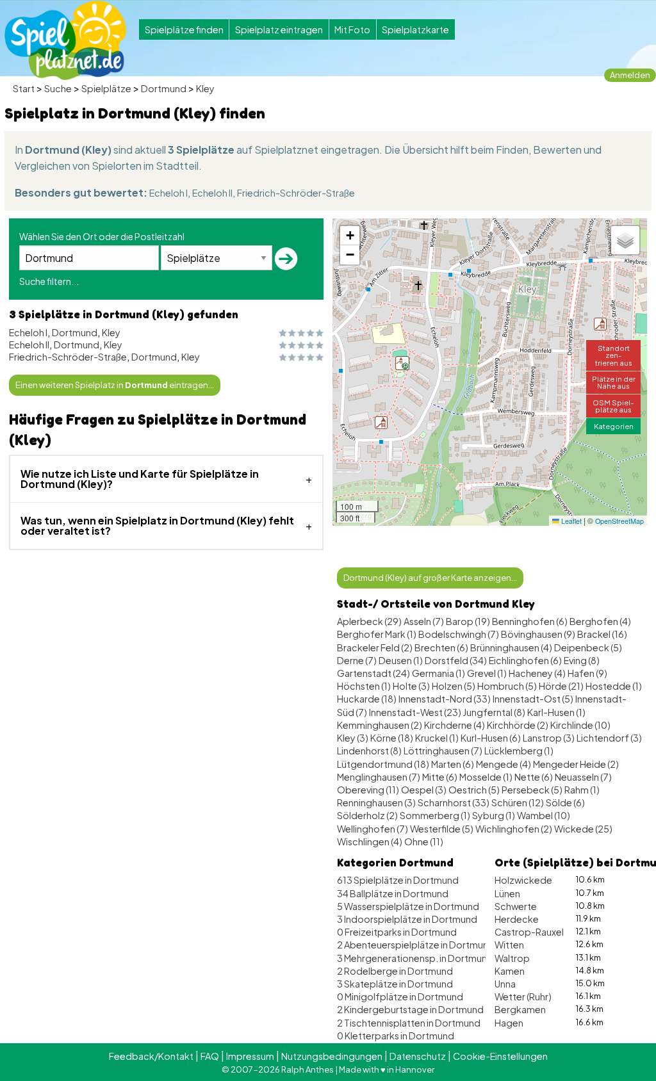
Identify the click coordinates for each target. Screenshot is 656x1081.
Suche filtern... (49, 281)
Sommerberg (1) (435, 815)
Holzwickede (523, 880)
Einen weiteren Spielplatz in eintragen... (114, 385)
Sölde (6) (565, 802)
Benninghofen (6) (530, 621)
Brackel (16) (602, 634)
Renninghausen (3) (376, 802)
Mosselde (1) (485, 777)
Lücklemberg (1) (519, 750)
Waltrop (512, 958)
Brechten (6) (441, 647)
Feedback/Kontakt (151, 1056)
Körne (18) (391, 738)
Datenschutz (418, 1056)
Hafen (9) (587, 673)
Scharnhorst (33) (453, 802)
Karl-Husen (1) (556, 712)
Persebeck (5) (532, 789)
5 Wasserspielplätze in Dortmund (408, 906)
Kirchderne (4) (454, 725)
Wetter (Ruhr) (523, 996)
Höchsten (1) (364, 686)
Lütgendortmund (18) (383, 764)
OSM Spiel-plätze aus (613, 406)
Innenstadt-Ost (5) (533, 698)
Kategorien (614, 425)
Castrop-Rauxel (529, 932)
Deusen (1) (401, 660)
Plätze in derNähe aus (614, 382)
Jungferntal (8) (494, 712)
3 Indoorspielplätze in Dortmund (407, 919)
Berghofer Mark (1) (376, 634)
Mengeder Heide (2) (576, 764)
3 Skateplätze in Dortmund (395, 983)
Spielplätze (106, 88)
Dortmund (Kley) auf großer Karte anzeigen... (430, 578)
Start (24, 88)
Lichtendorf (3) (609, 738)
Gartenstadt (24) (373, 673)
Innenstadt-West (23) (415, 712)
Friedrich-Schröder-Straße (296, 193)
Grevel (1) (487, 673)
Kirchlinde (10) (580, 725)
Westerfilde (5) (441, 828)
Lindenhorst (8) (369, 750)
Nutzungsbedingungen (331, 1056)
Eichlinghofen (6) (525, 660)
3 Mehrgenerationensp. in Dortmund (415, 958)
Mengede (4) (503, 764)
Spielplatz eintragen (279, 29)
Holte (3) (411, 686)
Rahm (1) (582, 789)
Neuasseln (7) (583, 777)
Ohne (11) (423, 841)
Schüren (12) (517, 802)
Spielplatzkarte (415, 29)
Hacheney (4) (537, 673)
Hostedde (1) (614, 686)
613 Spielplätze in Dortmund (398, 880)
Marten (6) (452, 764)
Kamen (510, 971)
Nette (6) (533, 777)
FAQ (210, 1056)
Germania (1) (438, 673)
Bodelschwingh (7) (458, 634)
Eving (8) (582, 660)
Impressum (250, 1056)
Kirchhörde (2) (517, 725)
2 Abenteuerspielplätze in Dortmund (416, 944)
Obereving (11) (368, 789)
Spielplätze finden (184, 29)
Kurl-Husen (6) (491, 738)
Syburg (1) (493, 815)
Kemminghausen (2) (379, 725)
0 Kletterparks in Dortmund (395, 1035)
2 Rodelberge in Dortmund (395, 971)
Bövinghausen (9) (538, 634)
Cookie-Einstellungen (500, 1056)
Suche (58, 88)
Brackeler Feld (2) (375, 647)
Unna (505, 983)
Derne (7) (357, 660)
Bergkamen (520, 1009)
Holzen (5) (453, 686)
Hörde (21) (561, 686)
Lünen (507, 893)
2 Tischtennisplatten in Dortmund (408, 1022)
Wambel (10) (543, 815)
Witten (509, 944)
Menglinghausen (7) (378, 777)
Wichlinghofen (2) (513, 828)
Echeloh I (168, 193)
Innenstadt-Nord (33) (444, 698)
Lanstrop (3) (549, 738)
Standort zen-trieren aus (613, 354)
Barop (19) (468, 621)
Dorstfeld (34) (456, 660)
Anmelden (630, 75)
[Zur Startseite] (65, 40)
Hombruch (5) (507, 686)
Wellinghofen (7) (372, 828)
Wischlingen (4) (369, 841)
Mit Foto (352, 29)
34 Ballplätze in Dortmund (392, 893)
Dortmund (163, 88)
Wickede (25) (583, 828)
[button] (381, 422)
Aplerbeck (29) (369, 621)
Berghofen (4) (600, 621)
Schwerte (516, 906)
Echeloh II (212, 193)
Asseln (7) (424, 621)
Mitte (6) (439, 777)
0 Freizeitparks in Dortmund (397, 932)
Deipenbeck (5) (588, 647)
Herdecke (517, 919)
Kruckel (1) (437, 738)
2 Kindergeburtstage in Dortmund (410, 1009)
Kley (205, 88)
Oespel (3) (424, 789)
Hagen (509, 1022)
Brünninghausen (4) (511, 647)
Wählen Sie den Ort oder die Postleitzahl (101, 236)
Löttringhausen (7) (443, 750)
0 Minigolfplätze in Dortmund (400, 996)
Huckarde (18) (367, 698)
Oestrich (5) (474, 789)
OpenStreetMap (619, 521)
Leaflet (570, 521)
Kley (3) (352, 738)
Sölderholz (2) (367, 815)
